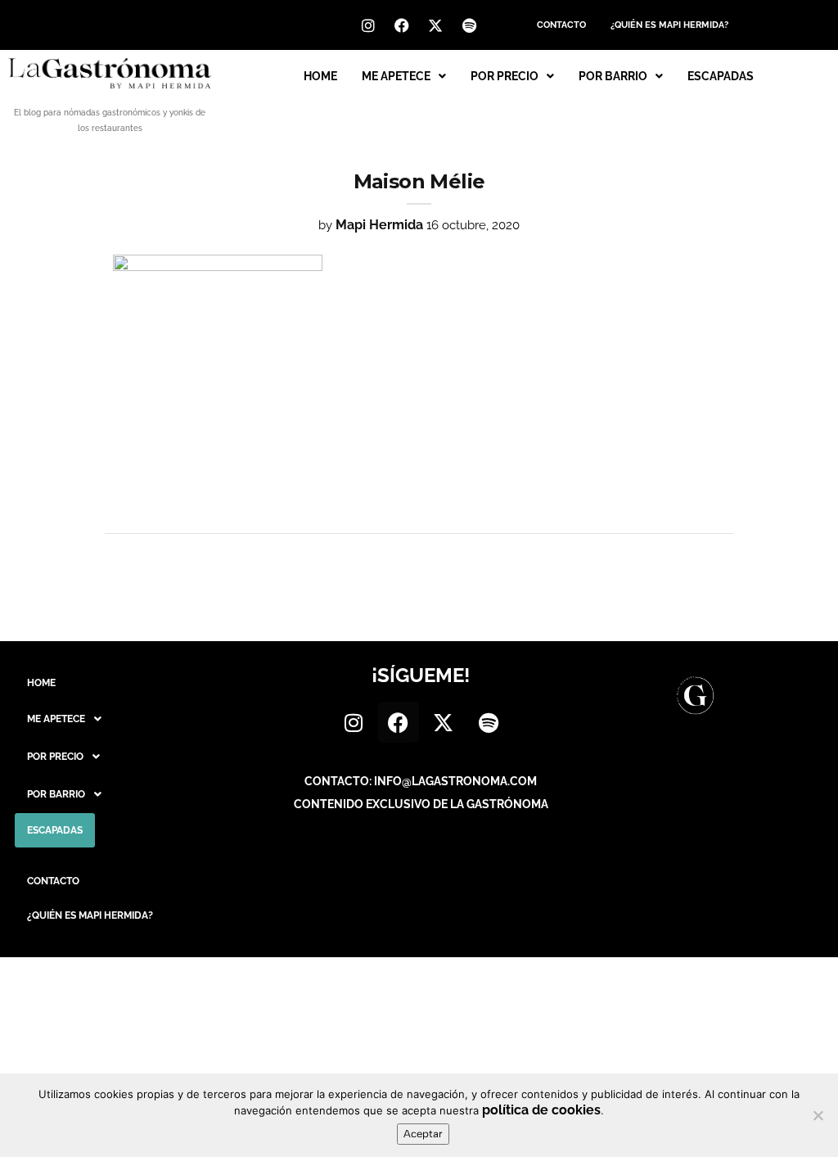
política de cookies (541, 1110)
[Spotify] (469, 25)
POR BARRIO (613, 76)
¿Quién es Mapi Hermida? (669, 25)
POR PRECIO (504, 76)
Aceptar (423, 1134)
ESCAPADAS (720, 76)
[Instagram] (368, 25)
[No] (817, 1115)
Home (320, 76)
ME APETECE (396, 76)
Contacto (561, 25)
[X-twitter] (435, 25)
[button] (403, 76)
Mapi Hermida (379, 225)
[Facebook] (402, 25)
